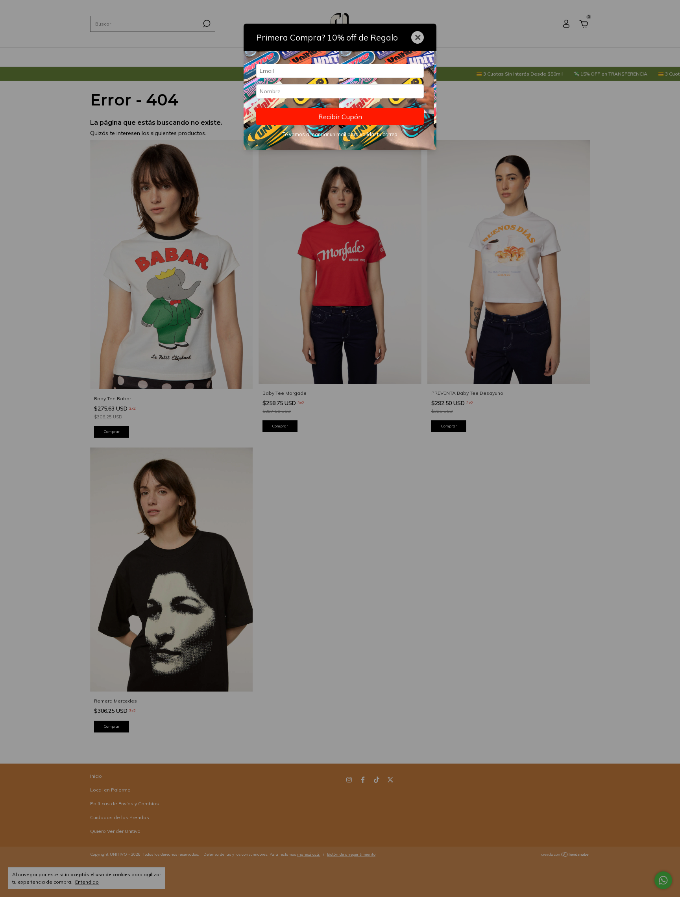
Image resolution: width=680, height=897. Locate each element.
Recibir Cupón (340, 117)
